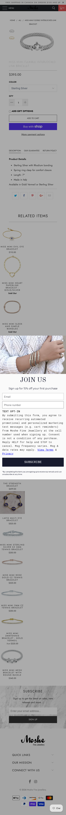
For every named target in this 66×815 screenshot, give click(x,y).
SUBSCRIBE (33, 462)
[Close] (63, 340)
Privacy (7, 453)
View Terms (45, 450)
